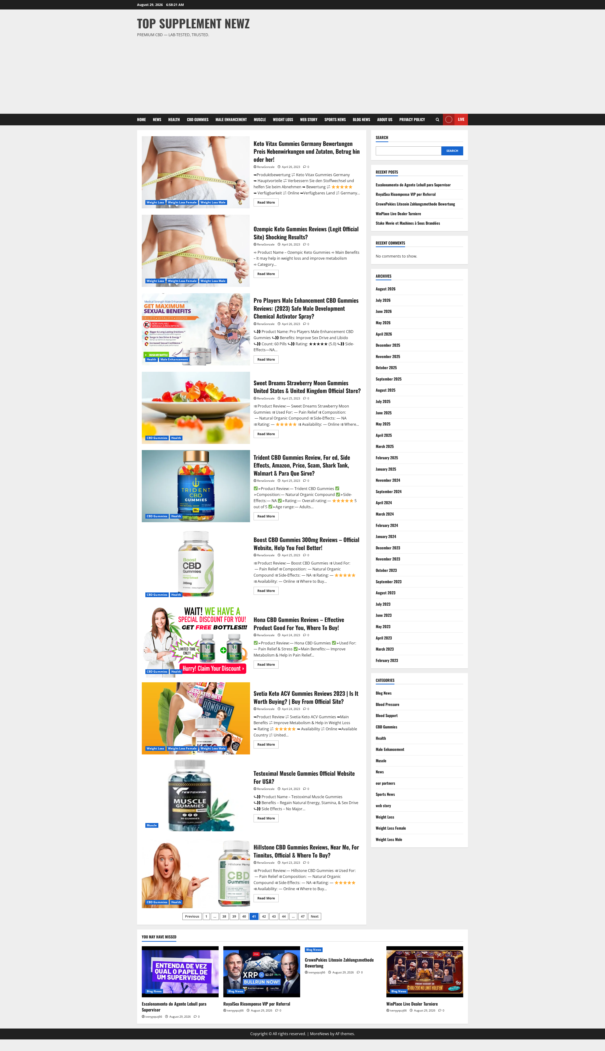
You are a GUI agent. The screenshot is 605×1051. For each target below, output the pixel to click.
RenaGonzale (266, 167)
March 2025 (385, 446)
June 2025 (384, 413)
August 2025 (385, 390)
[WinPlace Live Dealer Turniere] (424, 972)
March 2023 (385, 649)
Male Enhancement (231, 119)
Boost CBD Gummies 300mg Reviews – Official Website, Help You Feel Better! (196, 565)
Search (382, 137)
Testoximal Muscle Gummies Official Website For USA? (196, 795)
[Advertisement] (301, 73)
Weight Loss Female (182, 202)
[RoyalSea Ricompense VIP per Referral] (261, 972)
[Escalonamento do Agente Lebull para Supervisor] (180, 972)
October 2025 (386, 367)
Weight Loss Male (213, 202)
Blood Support (387, 715)
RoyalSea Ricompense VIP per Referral (406, 194)
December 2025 (388, 345)
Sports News (335, 119)
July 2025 (383, 401)
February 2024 (387, 525)
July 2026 (383, 300)
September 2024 (389, 491)
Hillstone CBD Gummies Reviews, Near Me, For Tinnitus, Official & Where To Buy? (196, 872)
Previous (192, 916)
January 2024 (386, 536)
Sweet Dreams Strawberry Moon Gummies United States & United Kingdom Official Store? (196, 408)
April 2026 (384, 334)
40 (244, 916)
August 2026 (386, 289)
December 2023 (388, 548)
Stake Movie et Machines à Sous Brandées (408, 223)
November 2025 (388, 356)
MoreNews (319, 1033)
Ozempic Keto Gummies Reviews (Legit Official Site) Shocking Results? (196, 251)
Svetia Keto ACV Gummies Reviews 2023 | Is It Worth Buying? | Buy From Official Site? (196, 718)
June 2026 (384, 311)
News (157, 119)
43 (274, 916)
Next (315, 916)
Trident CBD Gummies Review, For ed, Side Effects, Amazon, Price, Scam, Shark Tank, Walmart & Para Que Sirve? (196, 486)
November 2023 (388, 559)
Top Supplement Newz (193, 23)
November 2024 (388, 480)
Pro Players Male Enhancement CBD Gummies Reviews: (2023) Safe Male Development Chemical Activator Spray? (196, 329)
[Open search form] (437, 119)
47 (303, 916)
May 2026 (383, 322)
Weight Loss (283, 119)
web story (308, 119)
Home (141, 119)
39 (234, 916)
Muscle (260, 119)
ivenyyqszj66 (153, 1017)
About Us (384, 119)
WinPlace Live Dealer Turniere (398, 213)
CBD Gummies (197, 119)
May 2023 (383, 626)
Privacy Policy (412, 119)
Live (461, 119)
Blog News (361, 119)
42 (264, 916)
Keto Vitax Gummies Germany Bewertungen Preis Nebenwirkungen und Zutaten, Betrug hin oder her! (196, 172)
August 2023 (385, 593)
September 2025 (389, 379)
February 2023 (387, 660)
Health (174, 119)
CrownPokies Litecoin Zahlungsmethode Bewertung (415, 204)
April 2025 (384, 435)
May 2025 (383, 424)
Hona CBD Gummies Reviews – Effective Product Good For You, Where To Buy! (196, 641)
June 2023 (384, 615)
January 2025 (386, 469)
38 (224, 916)
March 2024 (385, 514)
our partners (385, 783)
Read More (268, 203)
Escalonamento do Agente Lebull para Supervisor (413, 185)
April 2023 (384, 638)
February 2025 (387, 457)
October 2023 (386, 570)
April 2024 (384, 502)
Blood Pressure (387, 704)
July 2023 (383, 604)
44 (284, 916)
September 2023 (389, 581)
